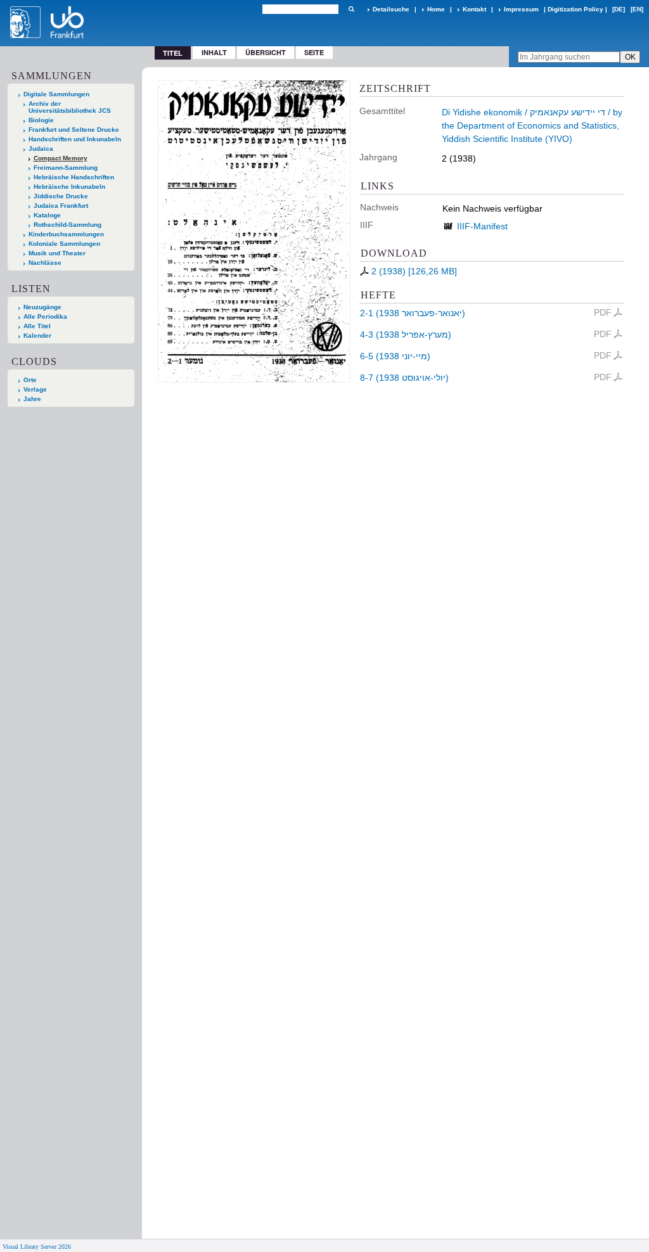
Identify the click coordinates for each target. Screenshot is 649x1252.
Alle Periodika (45, 316)
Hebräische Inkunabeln (69, 186)
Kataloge (47, 215)
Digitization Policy (575, 9)
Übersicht (265, 52)
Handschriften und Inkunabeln (75, 139)
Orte (30, 379)
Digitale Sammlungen (56, 94)
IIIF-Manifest (482, 226)
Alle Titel (37, 326)
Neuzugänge (42, 306)
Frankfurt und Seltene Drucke (74, 129)
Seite (314, 52)
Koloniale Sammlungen (64, 243)
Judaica (41, 148)
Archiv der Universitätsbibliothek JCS (70, 107)
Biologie (41, 120)
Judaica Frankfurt (61, 205)
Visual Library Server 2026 (37, 1246)
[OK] (351, 9)
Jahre (32, 398)
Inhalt (214, 52)
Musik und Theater (57, 253)
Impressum (521, 9)
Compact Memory (60, 158)
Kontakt (474, 9)
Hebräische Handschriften (74, 177)
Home (436, 9)
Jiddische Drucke (61, 196)
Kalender (37, 335)
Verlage (35, 389)
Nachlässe (45, 262)
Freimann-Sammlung (66, 167)
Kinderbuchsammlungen (66, 234)
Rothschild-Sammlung (67, 224)
